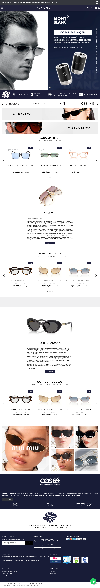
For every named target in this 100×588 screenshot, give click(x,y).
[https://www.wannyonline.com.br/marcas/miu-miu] (25, 448)
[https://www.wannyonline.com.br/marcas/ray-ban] (86, 460)
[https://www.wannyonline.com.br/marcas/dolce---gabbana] (86, 437)
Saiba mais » (7, 499)
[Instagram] (99, 8)
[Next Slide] (98, 104)
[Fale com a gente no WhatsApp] (93, 581)
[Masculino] (50, 128)
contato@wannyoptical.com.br (47, 549)
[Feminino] (50, 114)
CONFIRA (50, 243)
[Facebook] (96, 8)
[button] (49, 87)
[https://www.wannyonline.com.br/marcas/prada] (62, 437)
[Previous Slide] (2, 104)
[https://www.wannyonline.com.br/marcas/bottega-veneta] (62, 460)
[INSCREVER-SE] (29, 543)
